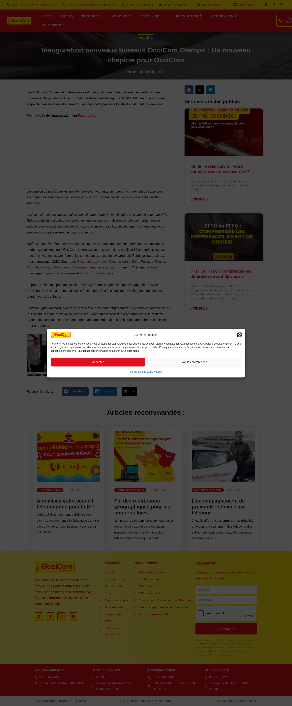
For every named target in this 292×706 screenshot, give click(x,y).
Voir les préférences (194, 362)
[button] (239, 335)
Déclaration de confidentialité (146, 371)
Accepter (98, 362)
